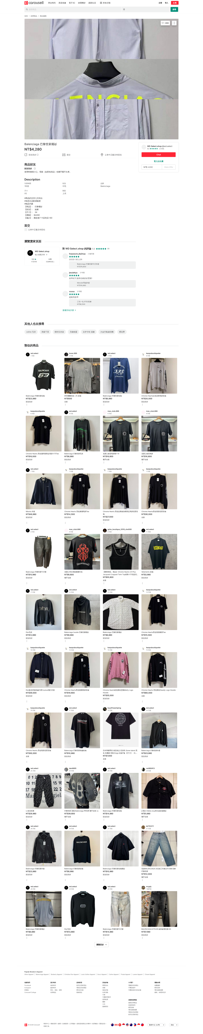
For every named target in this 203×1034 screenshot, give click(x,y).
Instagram (27, 988)
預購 (103, 988)
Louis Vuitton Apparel (88, 974)
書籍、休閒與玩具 (160, 992)
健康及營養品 (132, 1003)
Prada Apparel (125, 974)
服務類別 (105, 1006)
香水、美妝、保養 (56, 990)
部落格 (26, 990)
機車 (103, 1002)
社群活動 (105, 992)
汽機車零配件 (106, 997)
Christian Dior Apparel (71, 974)
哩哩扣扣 (105, 985)
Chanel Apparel (150, 974)
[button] (46, 254)
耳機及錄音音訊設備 (134, 990)
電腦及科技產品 (133, 985)
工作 (103, 1004)
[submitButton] (174, 9)
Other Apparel (28, 974)
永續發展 (65, 1023)
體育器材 (131, 1007)
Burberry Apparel (56, 974)
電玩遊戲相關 (132, 1010)
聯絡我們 (53, 1023)
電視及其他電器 (81, 988)
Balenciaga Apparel (42, 974)
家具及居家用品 (81, 985)
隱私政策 (102, 1023)
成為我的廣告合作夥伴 (84, 1023)
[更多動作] (174, 23)
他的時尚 (53, 985)
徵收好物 (105, 990)
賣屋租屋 (105, 999)
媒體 (59, 1023)
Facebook (27, 985)
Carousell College (30, 992)
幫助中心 (46, 1023)
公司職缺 (72, 1023)
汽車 (103, 995)
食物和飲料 (131, 1005)
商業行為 (46, 1026)
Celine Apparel (114, 974)
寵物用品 (79, 992)
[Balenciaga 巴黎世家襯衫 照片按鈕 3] (101, 119)
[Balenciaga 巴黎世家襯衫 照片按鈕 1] (101, 39)
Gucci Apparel (102, 974)
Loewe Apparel (137, 974)
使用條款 (95, 1023)
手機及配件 (131, 988)
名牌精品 (53, 992)
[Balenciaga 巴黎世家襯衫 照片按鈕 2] (101, 79)
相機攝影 (157, 985)
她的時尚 (53, 988)
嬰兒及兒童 (80, 990)
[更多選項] (27, 405)
